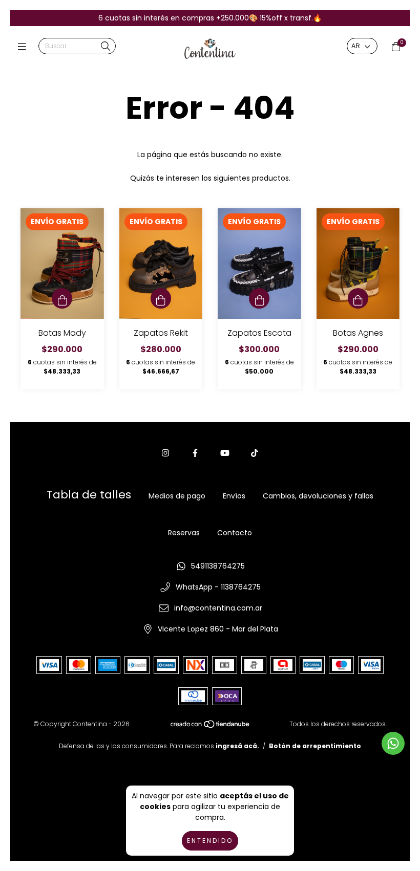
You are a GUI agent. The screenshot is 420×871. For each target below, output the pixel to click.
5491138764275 (218, 566)
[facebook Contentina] (195, 453)
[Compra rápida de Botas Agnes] (358, 298)
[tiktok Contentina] (254, 453)
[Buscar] (105, 47)
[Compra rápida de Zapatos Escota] (259, 298)
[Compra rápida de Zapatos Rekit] (161, 298)
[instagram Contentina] (165, 453)
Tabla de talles (89, 495)
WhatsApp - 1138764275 (218, 587)
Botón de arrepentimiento (315, 746)
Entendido (210, 840)
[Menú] (24, 46)
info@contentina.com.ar (218, 608)
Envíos (234, 496)
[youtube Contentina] (225, 453)
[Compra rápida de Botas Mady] (62, 298)
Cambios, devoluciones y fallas (318, 496)
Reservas (184, 533)
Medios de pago (177, 496)
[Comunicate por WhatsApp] (393, 743)
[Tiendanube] (210, 726)
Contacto (234, 533)
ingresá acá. (237, 746)
